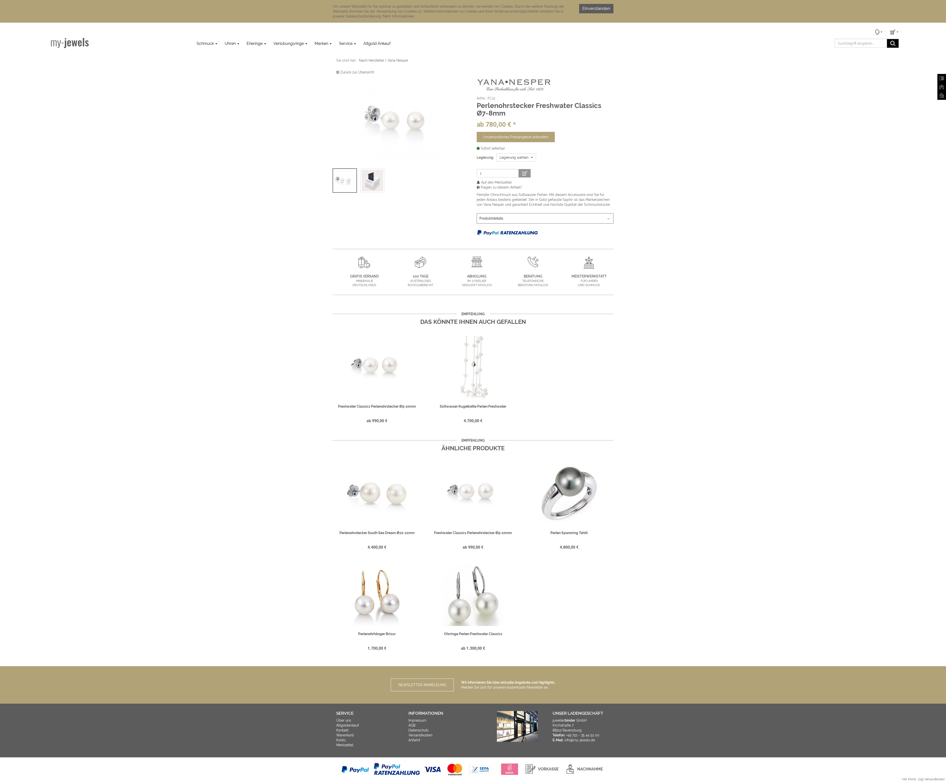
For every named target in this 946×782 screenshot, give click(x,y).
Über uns (343, 720)
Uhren (231, 43)
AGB (411, 725)
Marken (322, 43)
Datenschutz (418, 730)
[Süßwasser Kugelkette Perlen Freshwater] (473, 367)
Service (346, 43)
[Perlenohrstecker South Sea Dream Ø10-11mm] (377, 493)
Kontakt (342, 730)
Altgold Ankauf (376, 43)
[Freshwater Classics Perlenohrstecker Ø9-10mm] (377, 367)
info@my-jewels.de (579, 740)
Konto (341, 740)
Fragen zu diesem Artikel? (501, 187)
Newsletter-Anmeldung (422, 685)
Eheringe (255, 43)
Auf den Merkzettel (496, 182)
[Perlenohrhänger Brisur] (377, 594)
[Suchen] (893, 43)
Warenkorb (345, 735)
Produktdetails (491, 218)
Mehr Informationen (398, 16)
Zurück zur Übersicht (357, 72)
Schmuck (206, 43)
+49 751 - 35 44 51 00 (582, 735)
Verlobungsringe (289, 43)
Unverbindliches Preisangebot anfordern (515, 137)
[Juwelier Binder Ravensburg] (70, 43)
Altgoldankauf (347, 725)
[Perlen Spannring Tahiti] (569, 493)
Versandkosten (420, 735)
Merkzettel (344, 745)
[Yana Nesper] (514, 85)
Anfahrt (414, 740)
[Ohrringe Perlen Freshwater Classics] (473, 594)
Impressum (417, 720)
